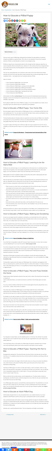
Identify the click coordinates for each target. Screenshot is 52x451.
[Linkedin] (12, 21)
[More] (24, 21)
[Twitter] (7, 21)
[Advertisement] (26, 428)
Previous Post (10, 414)
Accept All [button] (14, 447)
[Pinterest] (14, 21)
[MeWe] (17, 21)
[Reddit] (9, 21)
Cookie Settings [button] (6, 447)
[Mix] (19, 21)
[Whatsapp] (22, 21)
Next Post (43, 414)
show (15, 51)
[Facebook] (4, 21)
